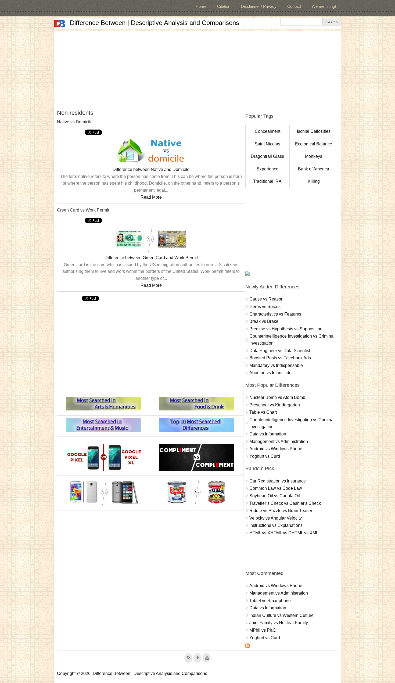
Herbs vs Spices (265, 306)
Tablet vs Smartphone (270, 600)
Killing (314, 181)
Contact (294, 6)
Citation (223, 6)
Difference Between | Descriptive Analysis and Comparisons (154, 22)
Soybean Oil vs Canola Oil (274, 496)
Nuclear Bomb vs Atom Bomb (277, 397)
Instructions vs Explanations (276, 525)
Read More (151, 197)
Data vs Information (267, 434)
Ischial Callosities (314, 131)
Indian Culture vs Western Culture (281, 615)
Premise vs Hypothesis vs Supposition (285, 329)
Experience (267, 169)
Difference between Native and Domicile (151, 169)
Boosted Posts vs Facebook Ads (280, 358)
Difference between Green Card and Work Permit (151, 257)
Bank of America (313, 169)
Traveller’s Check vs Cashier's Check (285, 503)
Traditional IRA (267, 181)
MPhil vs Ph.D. (263, 630)
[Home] (60, 23)
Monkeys (313, 156)
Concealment (267, 131)
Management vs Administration (278, 441)
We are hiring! (324, 6)
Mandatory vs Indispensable (276, 365)
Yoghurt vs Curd (264, 456)
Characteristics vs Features (275, 314)
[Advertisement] (197, 68)
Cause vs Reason (266, 299)
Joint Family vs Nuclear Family (278, 622)
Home (201, 6)
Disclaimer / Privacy (258, 6)
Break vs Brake (263, 321)
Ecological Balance (313, 144)
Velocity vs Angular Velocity (275, 518)
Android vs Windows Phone (275, 448)
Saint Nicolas (267, 144)
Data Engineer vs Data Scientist (279, 350)
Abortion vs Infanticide (270, 372)
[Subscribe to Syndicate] (247, 646)
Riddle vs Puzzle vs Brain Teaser (280, 510)
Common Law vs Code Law (275, 488)
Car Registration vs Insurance (277, 481)
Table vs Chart (263, 412)
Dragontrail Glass (267, 156)
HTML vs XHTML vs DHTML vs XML (283, 533)
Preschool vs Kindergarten (274, 405)
